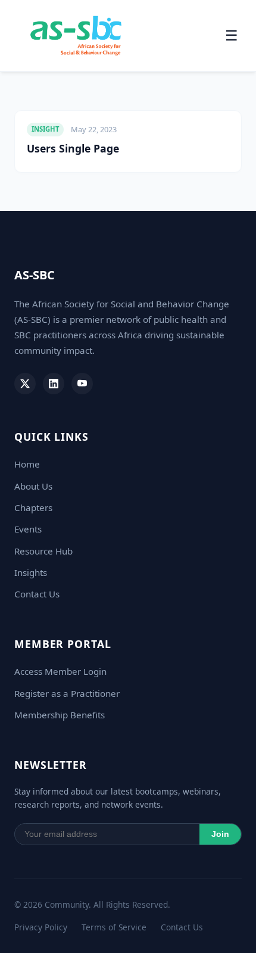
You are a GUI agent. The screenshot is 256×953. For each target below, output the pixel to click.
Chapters (33, 507)
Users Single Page (73, 148)
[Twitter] (25, 383)
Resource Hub (43, 551)
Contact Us (37, 594)
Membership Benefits (59, 715)
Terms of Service (114, 927)
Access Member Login (60, 671)
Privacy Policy (40, 927)
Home (27, 464)
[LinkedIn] (53, 383)
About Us (33, 486)
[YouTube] (82, 383)
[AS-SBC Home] (76, 36)
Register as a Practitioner (67, 693)
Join (220, 834)
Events (28, 529)
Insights (30, 572)
